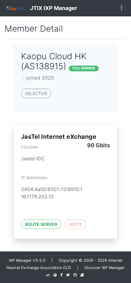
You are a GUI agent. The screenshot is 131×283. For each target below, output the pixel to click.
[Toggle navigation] (121, 8)
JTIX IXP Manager (53, 8)
